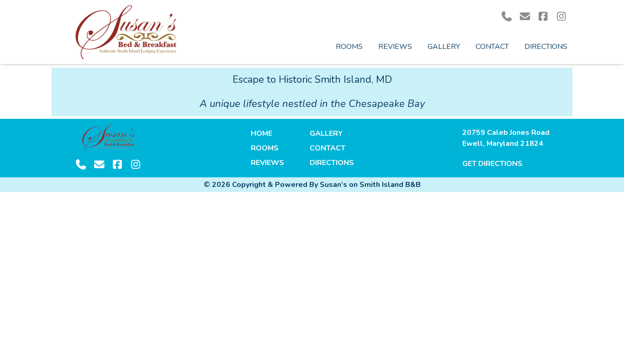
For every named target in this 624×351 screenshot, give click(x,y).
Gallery (444, 47)
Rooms (349, 47)
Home (261, 133)
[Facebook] (543, 17)
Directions (545, 47)
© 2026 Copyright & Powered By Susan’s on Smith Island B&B (312, 185)
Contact (492, 47)
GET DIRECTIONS (492, 164)
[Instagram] (561, 17)
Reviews (395, 47)
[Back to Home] (126, 32)
